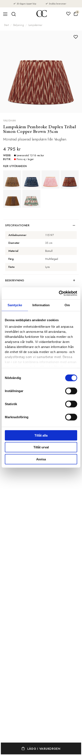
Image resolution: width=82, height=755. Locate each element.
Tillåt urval (41, 447)
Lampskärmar (35, 25)
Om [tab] (67, 305)
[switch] (71, 390)
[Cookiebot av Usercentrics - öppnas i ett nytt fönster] (59, 293)
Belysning (18, 25)
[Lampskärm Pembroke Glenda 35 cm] (31, 179)
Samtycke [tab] (15, 305)
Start (6, 25)
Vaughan (9, 121)
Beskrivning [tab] (14, 280)
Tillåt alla (41, 435)
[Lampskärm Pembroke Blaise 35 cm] (31, 199)
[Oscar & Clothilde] (41, 14)
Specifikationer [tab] (17, 225)
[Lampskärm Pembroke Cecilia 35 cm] (70, 179)
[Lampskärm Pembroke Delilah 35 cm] (12, 179)
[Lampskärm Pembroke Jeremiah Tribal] (12, 199)
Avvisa (41, 459)
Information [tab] (41, 305)
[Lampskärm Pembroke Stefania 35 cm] (50, 179)
